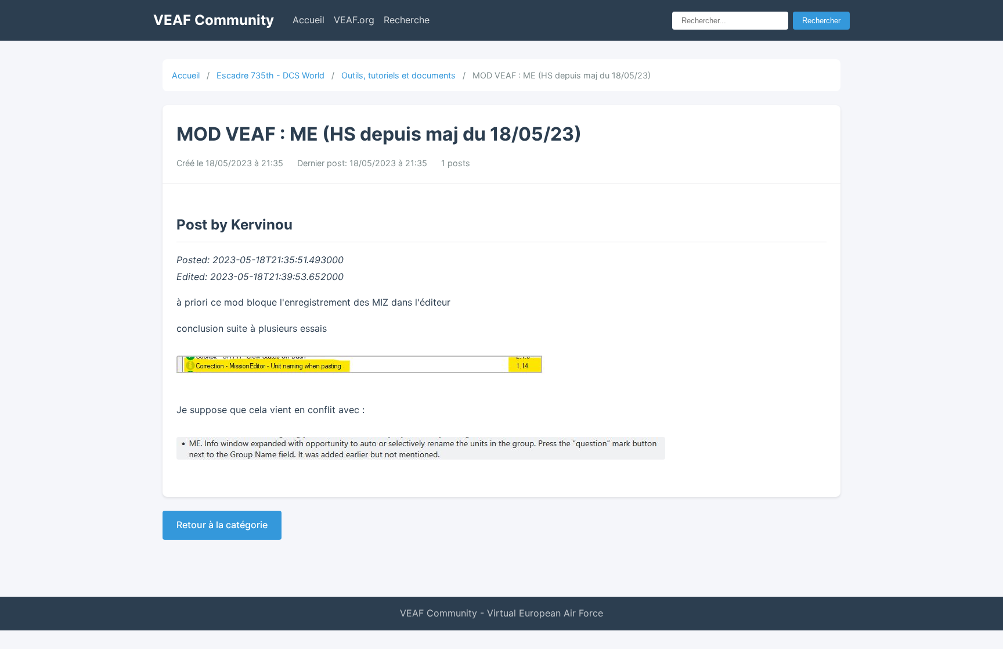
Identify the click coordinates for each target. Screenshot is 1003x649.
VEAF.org (354, 20)
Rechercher (821, 20)
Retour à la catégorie (222, 524)
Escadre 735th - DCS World (270, 75)
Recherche (407, 20)
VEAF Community (213, 20)
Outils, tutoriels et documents (398, 75)
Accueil (308, 20)
